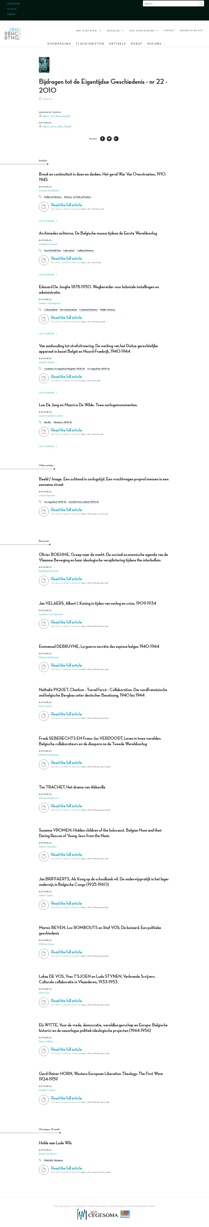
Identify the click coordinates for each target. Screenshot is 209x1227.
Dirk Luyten (45, 706)
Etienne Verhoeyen (49, 657)
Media (47, 422)
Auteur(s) (45, 187)
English (11, 14)
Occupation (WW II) (98, 369)
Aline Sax (44, 993)
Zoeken (201, 3)
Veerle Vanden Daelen (51, 416)
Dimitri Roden (46, 362)
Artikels (117, 43)
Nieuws (154, 43)
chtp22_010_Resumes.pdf (56, 116)
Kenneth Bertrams (48, 571)
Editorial (45, 123)
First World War (52, 251)
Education (69, 251)
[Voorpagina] (13, 34)
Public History (108, 310)
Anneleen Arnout (48, 244)
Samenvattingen (50, 112)
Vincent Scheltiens (49, 191)
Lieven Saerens (47, 495)
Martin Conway (47, 1090)
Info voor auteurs (141, 31)
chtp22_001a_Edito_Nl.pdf (56, 127)
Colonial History (88, 310)
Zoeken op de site (191, 30)
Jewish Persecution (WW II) (84, 502)
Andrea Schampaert (49, 303)
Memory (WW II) (63, 422)
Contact (169, 30)
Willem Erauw (46, 944)
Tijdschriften (90, 43)
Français (12, 9)
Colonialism (50, 310)
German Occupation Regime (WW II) (64, 369)
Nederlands (13, 4)
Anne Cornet (45, 895)
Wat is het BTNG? (87, 31)
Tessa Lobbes (46, 1041)
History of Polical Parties (77, 197)
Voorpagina (59, 43)
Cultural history (85, 251)
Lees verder (46, 221)
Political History (53, 197)
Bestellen (113, 31)
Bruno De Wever (48, 1154)
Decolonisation (68, 310)
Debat (137, 43)
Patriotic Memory (53, 1160)
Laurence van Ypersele (51, 614)
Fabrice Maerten (47, 847)
